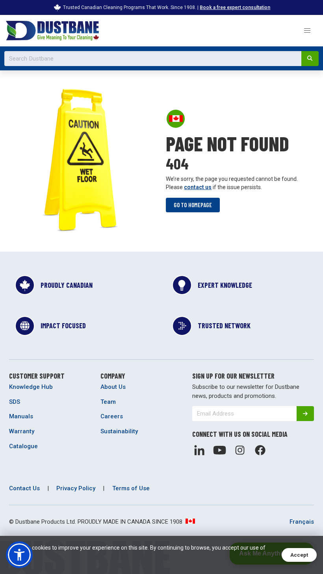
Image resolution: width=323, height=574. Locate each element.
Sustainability (119, 431)
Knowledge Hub (31, 386)
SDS (14, 401)
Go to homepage (193, 204)
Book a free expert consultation (235, 7)
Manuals (21, 416)
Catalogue (23, 446)
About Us (113, 386)
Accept (299, 555)
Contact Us (24, 488)
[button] (307, 30)
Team (108, 401)
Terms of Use (131, 488)
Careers (111, 416)
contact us (198, 187)
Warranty (21, 431)
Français (302, 521)
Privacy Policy (75, 488)
